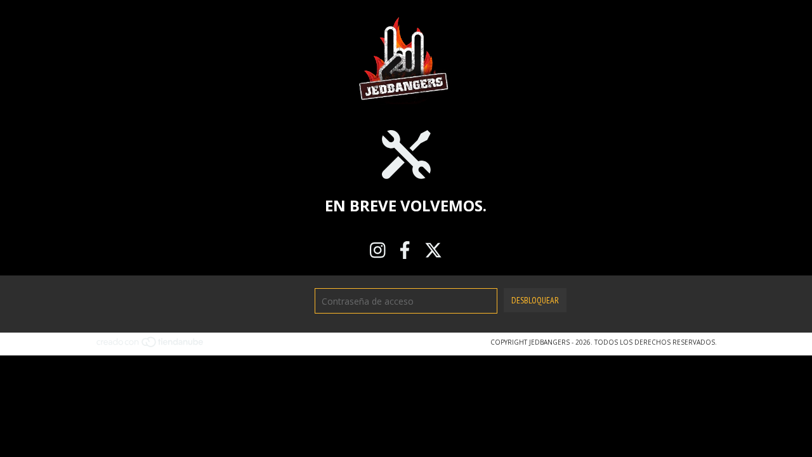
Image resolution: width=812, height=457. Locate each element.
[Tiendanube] (150, 345)
